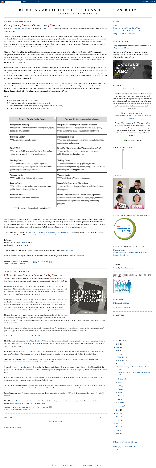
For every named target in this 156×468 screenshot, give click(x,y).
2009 (118, 434)
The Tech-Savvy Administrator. (133, 89)
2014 (118, 417)
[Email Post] (50, 262)
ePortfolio (116, 252)
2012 (118, 423)
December (121, 357)
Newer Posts (8, 417)
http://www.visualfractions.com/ (26, 401)
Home (56, 417)
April (120, 396)
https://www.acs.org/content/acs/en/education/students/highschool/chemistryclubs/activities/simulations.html (61, 385)
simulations (27, 409)
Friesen (24, 242)
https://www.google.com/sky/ (22, 367)
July (119, 386)
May (119, 392)
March (120, 399)
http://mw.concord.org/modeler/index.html (34, 359)
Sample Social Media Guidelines (124, 34)
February (121, 402)
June (119, 389)
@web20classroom (77, 255)
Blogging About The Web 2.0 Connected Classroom (78, 10)
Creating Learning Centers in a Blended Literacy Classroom (32, 25)
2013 (118, 420)
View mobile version (55, 421)
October (120, 364)
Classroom (123, 252)
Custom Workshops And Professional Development (130, 31)
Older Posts (103, 417)
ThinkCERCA (46, 28)
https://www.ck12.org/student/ (26, 351)
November (121, 360)
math (12, 409)
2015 (118, 413)
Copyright (131, 252)
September (121, 379)
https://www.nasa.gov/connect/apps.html (31, 393)
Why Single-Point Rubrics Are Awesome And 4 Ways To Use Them (132, 46)
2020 (118, 344)
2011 (118, 427)
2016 (118, 410)
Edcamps (138, 252)
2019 (118, 347)
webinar (6, 235)
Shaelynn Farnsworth (20, 28)
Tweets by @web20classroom (123, 268)
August (120, 382)
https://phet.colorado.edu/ (34, 341)
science (18, 409)
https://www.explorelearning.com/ (21, 377)
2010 (118, 430)
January (120, 406)
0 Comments (43, 262)
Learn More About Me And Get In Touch (126, 28)
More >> (129, 255)
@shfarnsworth (71, 250)
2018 (118, 351)
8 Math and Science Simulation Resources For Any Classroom (33, 275)
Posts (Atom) (17, 427)
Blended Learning (18, 264)
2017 (118, 354)
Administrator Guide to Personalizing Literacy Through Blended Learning (51, 232)
